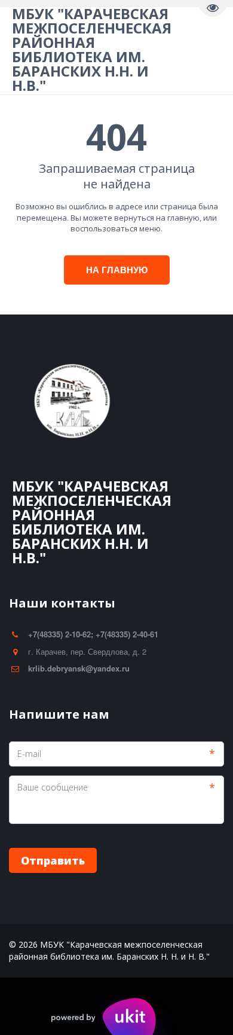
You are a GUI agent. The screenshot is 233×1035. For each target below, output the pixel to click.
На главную (117, 269)
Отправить (53, 860)
